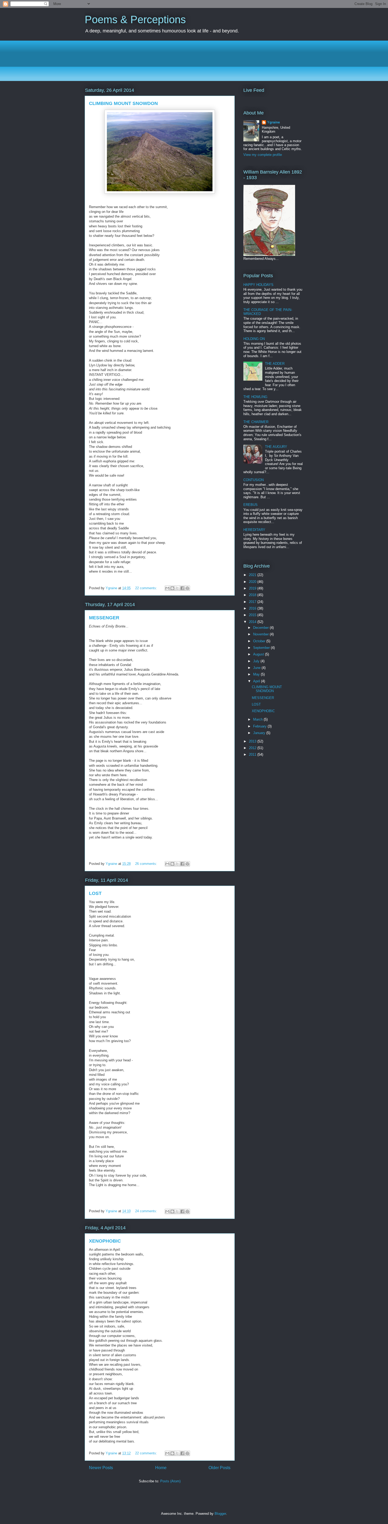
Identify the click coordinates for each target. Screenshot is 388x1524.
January (259, 733)
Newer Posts (101, 1467)
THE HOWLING (255, 397)
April (257, 681)
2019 (253, 588)
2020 (253, 582)
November (261, 634)
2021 (253, 575)
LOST (95, 893)
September (262, 648)
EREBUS (250, 505)
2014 (253, 622)
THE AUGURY (276, 447)
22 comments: (146, 588)
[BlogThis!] (172, 588)
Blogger (220, 1514)
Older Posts (219, 1467)
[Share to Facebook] (182, 588)
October (259, 641)
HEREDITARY (254, 530)
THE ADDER (275, 364)
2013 (253, 741)
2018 (253, 595)
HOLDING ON (254, 339)
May (257, 674)
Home (161, 1467)
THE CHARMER (255, 422)
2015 (253, 615)
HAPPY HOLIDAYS (258, 285)
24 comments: (146, 1211)
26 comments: (146, 864)
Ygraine (273, 122)
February (260, 726)
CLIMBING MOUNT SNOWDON (123, 103)
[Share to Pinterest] (187, 588)
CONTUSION (253, 480)
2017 (253, 602)
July (257, 661)
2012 (253, 748)
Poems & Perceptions (135, 19)
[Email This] (167, 588)
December (261, 628)
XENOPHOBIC (105, 1241)
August (259, 654)
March (258, 719)
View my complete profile (262, 155)
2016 (253, 608)
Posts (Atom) (170, 1481)
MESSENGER (104, 617)
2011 (253, 754)
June (257, 668)
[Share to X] (177, 588)
